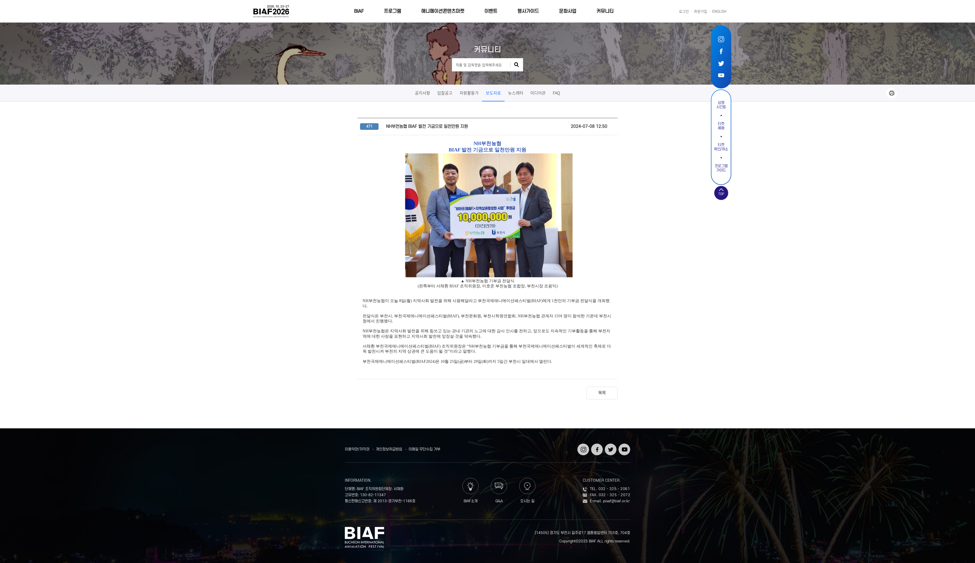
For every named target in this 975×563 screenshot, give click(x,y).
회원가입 (700, 11)
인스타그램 (721, 39)
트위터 (721, 63)
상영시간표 (721, 105)
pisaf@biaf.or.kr (616, 501)
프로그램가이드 (721, 168)
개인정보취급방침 (389, 449)
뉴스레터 (515, 93)
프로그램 (392, 11)
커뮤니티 (605, 11)
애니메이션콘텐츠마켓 (442, 11)
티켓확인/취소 (721, 147)
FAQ (556, 93)
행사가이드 (528, 11)
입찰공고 (444, 93)
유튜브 (721, 75)
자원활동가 (469, 93)
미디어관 (538, 93)
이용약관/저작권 (357, 449)
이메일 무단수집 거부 (424, 449)
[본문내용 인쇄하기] (891, 93)
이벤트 (490, 11)
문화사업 (567, 11)
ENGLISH (719, 11)
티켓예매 (721, 126)
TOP (721, 194)
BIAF (359, 11)
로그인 (684, 11)
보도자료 (493, 93)
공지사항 (422, 93)
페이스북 (721, 51)
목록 (602, 393)
